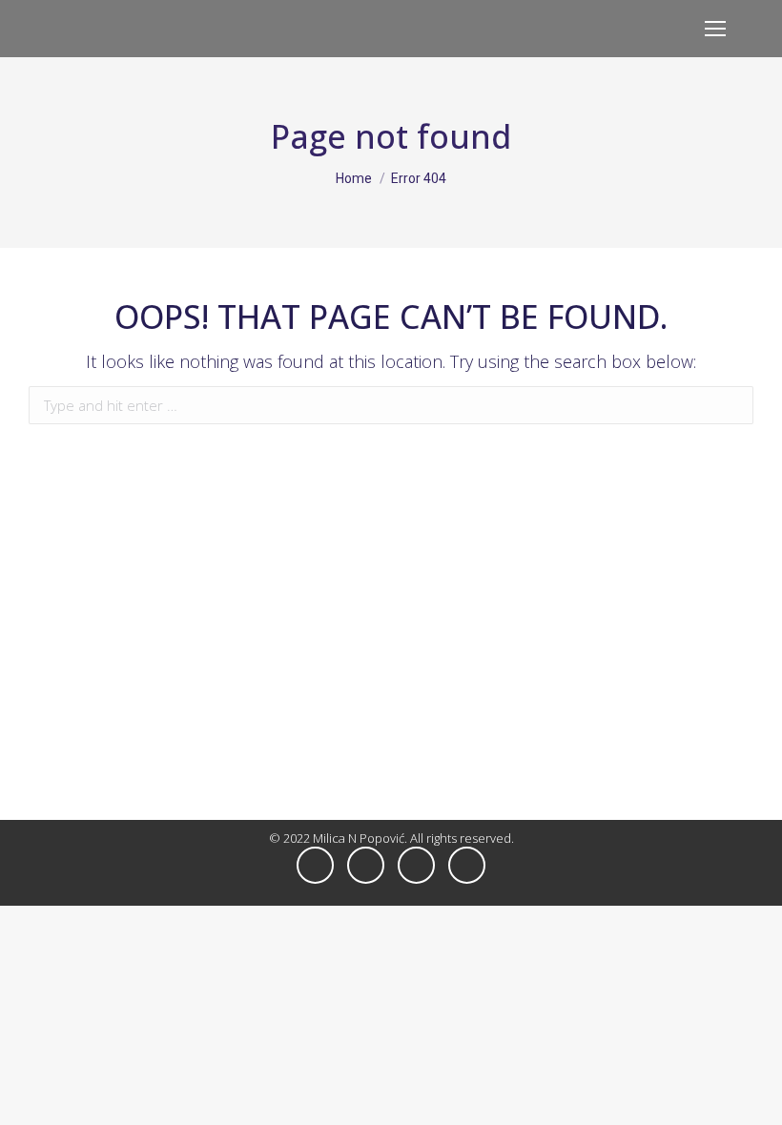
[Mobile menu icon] (715, 29)
